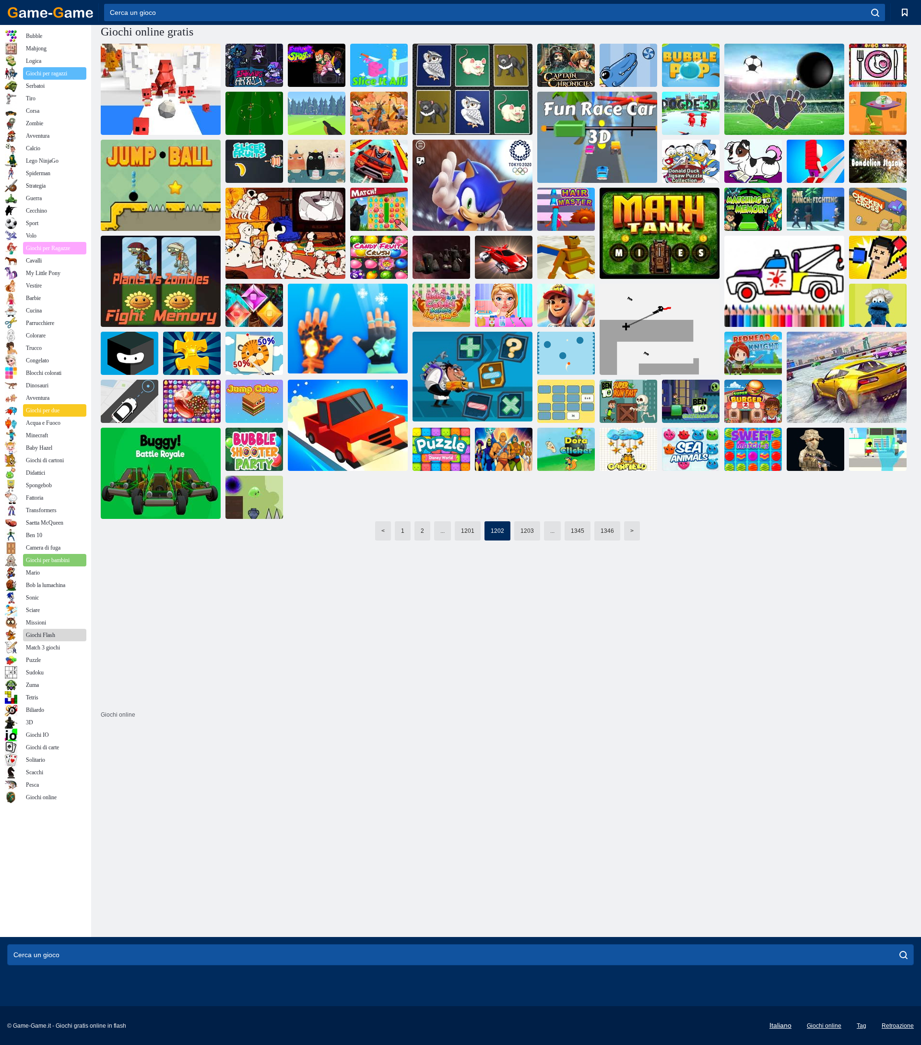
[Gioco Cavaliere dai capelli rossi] (753, 353)
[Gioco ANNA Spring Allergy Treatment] (503, 305)
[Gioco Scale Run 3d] (815, 161)
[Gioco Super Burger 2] (753, 401)
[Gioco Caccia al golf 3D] (316, 113)
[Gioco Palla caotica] (566, 353)
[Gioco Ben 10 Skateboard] (691, 401)
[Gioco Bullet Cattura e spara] (878, 449)
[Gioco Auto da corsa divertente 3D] (597, 137)
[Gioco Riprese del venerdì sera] (316, 65)
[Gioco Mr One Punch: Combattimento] (815, 209)
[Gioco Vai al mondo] (441, 257)
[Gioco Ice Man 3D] (348, 329)
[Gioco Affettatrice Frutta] (254, 161)
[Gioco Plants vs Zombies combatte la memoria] (161, 281)
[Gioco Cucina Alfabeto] (878, 305)
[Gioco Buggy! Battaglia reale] (161, 473)
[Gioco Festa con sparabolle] (254, 449)
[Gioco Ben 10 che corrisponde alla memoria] (753, 209)
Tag (861, 1025)
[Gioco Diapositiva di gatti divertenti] (316, 161)
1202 (497, 531)
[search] (875, 12)
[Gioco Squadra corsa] (815, 449)
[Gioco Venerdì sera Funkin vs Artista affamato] (254, 65)
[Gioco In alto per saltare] (129, 353)
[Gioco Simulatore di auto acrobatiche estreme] (847, 377)
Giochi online (824, 1025)
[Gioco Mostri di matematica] (628, 65)
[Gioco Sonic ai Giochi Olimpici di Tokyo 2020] (472, 185)
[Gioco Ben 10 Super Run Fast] (628, 401)
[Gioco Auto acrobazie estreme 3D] (379, 161)
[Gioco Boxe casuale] (878, 257)
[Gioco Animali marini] (691, 449)
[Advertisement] (333, 657)
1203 (527, 531)
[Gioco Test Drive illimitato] (348, 425)
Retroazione (898, 1025)
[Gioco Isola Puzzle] (379, 209)
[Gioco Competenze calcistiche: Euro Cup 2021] (254, 113)
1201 (467, 531)
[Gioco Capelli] (566, 209)
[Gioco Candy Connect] (192, 401)
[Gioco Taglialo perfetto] (254, 353)
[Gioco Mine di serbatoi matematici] (660, 233)
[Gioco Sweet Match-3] (753, 449)
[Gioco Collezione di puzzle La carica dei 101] (285, 233)
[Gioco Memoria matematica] (566, 401)
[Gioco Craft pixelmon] (566, 257)
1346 (607, 531)
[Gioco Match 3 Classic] (254, 305)
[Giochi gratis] (50, 12)
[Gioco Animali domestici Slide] (753, 161)
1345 (577, 531)
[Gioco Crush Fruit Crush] (379, 257)
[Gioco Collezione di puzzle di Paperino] (691, 161)
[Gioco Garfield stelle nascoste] (628, 449)
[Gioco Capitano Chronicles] (566, 65)
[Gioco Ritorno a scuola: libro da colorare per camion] (784, 281)
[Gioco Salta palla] (161, 185)
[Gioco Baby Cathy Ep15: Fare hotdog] (441, 305)
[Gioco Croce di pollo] (878, 209)
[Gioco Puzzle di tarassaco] (878, 161)
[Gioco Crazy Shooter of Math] (472, 377)
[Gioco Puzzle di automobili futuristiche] (503, 257)
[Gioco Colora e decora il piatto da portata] (878, 65)
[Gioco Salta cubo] (254, 401)
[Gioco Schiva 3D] (691, 113)
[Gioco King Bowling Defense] (161, 89)
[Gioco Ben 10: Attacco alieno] (878, 113)
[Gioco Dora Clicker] (566, 449)
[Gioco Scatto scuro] (660, 329)
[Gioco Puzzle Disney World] (441, 449)
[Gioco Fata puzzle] (379, 113)
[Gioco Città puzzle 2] (192, 353)
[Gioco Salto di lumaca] (254, 497)
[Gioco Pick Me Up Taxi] (129, 401)
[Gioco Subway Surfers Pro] (566, 305)
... (442, 531)
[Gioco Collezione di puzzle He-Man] (503, 449)
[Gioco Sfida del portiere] (784, 89)
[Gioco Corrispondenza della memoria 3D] (472, 89)
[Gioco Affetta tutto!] (379, 65)
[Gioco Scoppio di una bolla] (691, 65)
